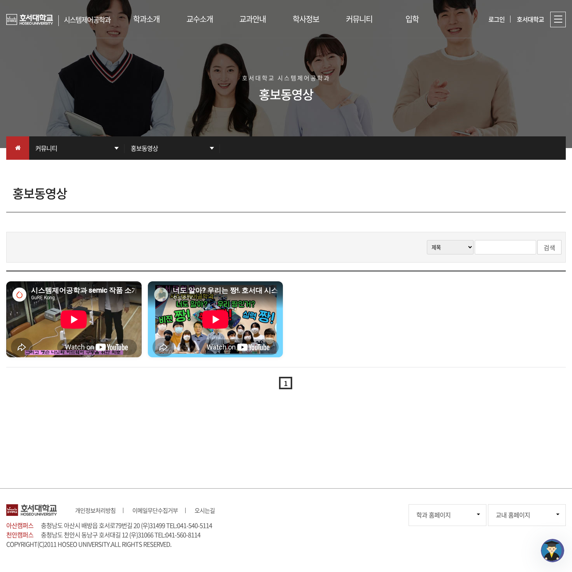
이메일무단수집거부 (155, 510)
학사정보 (306, 19)
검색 (549, 247)
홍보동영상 (144, 148)
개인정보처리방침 (95, 510)
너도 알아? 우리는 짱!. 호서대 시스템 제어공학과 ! (207, 345)
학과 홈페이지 (433, 514)
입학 (412, 19)
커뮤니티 (359, 19)
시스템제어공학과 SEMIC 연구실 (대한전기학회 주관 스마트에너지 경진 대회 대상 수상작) (67, 350)
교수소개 (199, 19)
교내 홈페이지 (513, 514)
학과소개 (146, 19)
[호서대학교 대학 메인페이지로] (32, 19)
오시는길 (205, 510)
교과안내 (252, 19)
